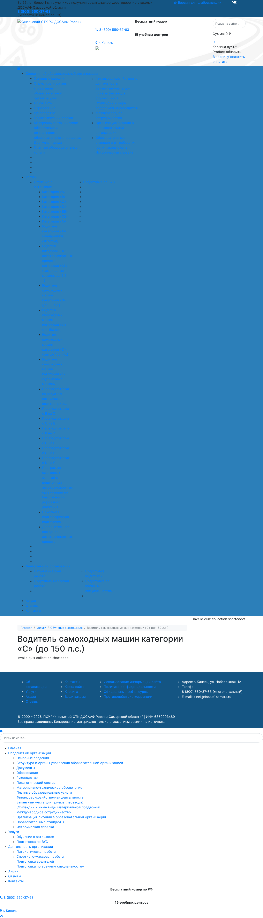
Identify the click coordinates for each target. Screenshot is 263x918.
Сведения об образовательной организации (62, 73)
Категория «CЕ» (55, 216)
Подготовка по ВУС (99, 182)
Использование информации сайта (132, 682)
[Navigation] (131, 68)
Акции (31, 601)
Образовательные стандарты (40, 822)
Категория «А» (54, 192)
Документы (43, 103)
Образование (44, 108)
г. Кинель (105, 43)
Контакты (33, 610)
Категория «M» (54, 221)
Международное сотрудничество (43, 812)
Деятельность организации (48, 566)
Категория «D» (54, 206)
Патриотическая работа (36, 851)
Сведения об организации (29, 753)
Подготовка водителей (35, 861)
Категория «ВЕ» (55, 211)
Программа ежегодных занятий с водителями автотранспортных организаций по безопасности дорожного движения (57, 487)
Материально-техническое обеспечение (49, 787)
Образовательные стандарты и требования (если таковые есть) (116, 142)
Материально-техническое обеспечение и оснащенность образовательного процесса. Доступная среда (57, 133)
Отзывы (32, 606)
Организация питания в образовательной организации (115, 128)
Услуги (31, 177)
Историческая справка (114, 152)
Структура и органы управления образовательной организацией (69, 763)
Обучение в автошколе (35, 837)
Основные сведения (50, 78)
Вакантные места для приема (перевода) (49, 802)
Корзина (71, 692)
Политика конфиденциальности (130, 687)
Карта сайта (74, 687)
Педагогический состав (53, 118)
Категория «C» (54, 202)
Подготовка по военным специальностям (98, 586)
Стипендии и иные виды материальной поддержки (58, 807)
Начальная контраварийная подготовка (55, 517)
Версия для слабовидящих (199, 2)
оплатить (220, 62)
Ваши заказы (75, 696)
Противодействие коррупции (128, 696)
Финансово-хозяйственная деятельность (50, 797)
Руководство (44, 113)
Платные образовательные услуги (44, 792)
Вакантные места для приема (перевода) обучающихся (113, 93)
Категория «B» (54, 197)
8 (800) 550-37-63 (113, 30)
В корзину (221, 57)
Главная (14, 748)
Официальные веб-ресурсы (126, 692)
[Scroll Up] (1, 915)
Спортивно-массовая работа (40, 856)
